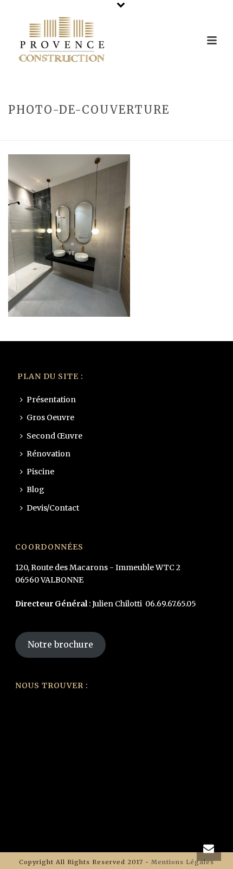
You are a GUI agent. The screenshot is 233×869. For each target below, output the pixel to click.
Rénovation (89, 132)
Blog (35, 489)
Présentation (51, 399)
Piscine (40, 471)
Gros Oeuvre (50, 417)
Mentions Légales (182, 862)
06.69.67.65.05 (170, 604)
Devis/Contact (53, 508)
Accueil (45, 132)
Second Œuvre (54, 436)
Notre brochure (60, 644)
